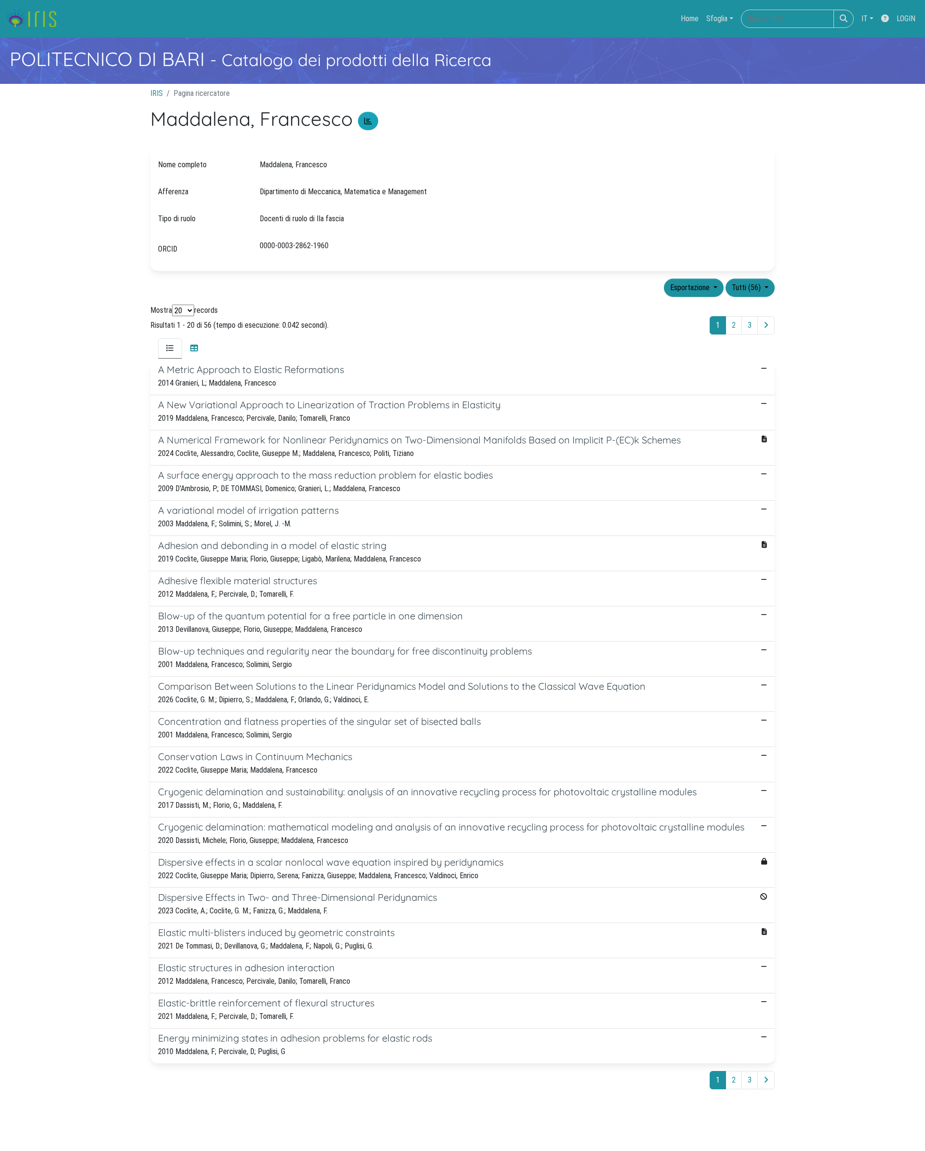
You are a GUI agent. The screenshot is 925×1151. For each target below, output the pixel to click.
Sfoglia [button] (716, 18)
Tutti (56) (747, 287)
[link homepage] (35, 19)
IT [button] (864, 18)
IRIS (156, 93)
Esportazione (691, 287)
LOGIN (906, 18)
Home (690, 18)
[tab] (170, 348)
